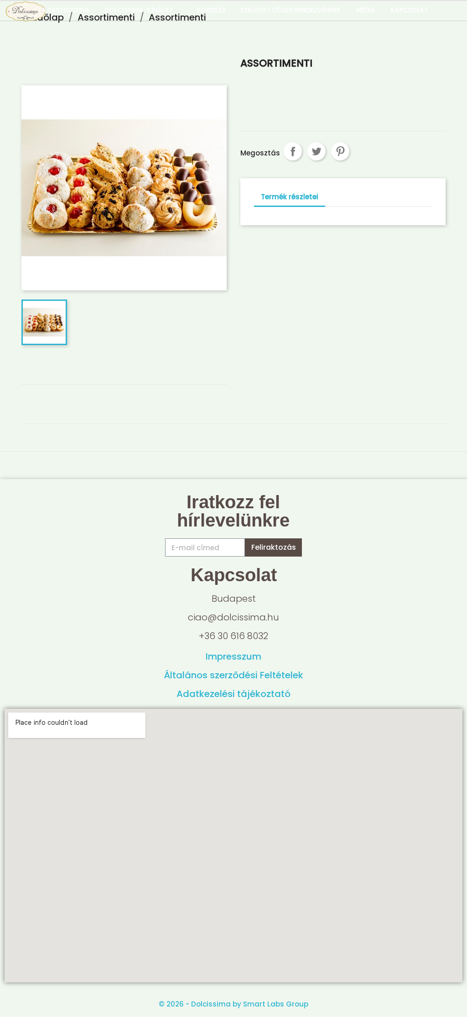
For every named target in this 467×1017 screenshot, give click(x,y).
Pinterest (340, 151)
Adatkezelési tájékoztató (233, 693)
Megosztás (293, 151)
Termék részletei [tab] (289, 196)
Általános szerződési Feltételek (233, 675)
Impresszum (233, 656)
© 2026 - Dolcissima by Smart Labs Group (233, 1004)
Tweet (316, 151)
